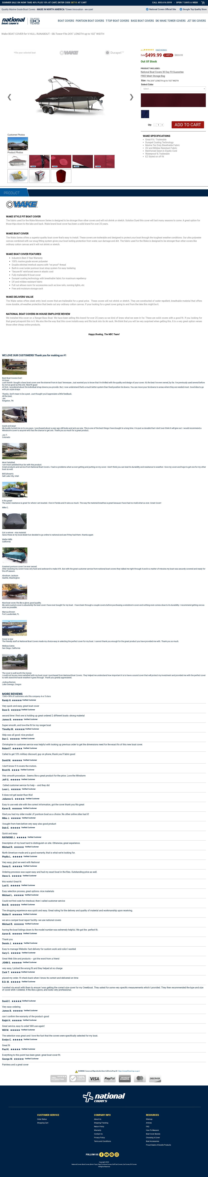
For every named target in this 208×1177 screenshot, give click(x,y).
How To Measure (152, 1130)
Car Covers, (126, 1164)
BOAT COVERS (66, 20)
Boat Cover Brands (153, 1134)
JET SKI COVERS (196, 20)
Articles (149, 1123)
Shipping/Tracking (101, 1123)
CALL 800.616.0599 (162, 2)
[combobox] (173, 88)
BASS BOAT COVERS (142, 20)
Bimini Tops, (94, 1164)
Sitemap (149, 1119)
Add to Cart (188, 124)
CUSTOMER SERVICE (48, 1115)
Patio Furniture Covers (105, 1164)
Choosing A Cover (153, 1138)
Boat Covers (85, 1164)
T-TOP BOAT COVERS (117, 20)
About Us (97, 1119)
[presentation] (9, 97)
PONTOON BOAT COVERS (90, 20)
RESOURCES (152, 1115)
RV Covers (133, 1164)
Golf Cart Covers (117, 1164)
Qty (149, 125)
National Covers (76, 1164)
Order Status (42, 1119)
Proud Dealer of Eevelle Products (158, 1145)
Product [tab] (12, 193)
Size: (143, 80)
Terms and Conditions (102, 1141)
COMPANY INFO (102, 1115)
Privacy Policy (99, 1138)
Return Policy (99, 1127)
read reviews (161, 50)
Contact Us (98, 1134)
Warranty (97, 1130)
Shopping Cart (42, 1123)
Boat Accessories (152, 1141)
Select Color (147, 84)
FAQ (147, 1127)
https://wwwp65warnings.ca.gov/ (129, 1071)
